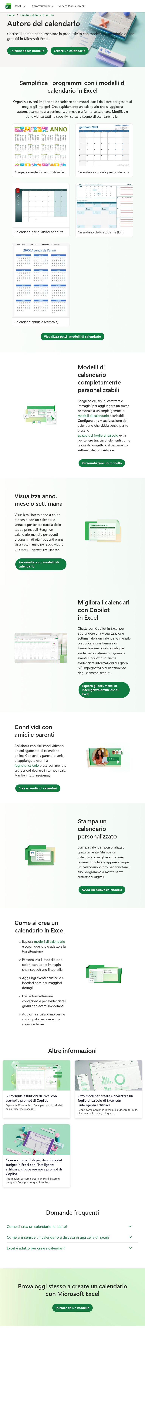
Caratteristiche (41, 6)
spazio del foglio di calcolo (98, 435)
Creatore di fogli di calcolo (37, 15)
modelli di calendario (93, 415)
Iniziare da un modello (27, 51)
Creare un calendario (69, 51)
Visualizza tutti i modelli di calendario (72, 336)
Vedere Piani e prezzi (72, 6)
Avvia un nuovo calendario (102, 890)
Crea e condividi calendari (38, 788)
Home (11, 15)
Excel (17, 6)
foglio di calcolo (27, 765)
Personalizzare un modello (102, 463)
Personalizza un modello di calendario (39, 564)
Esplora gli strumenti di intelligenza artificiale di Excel (100, 690)
